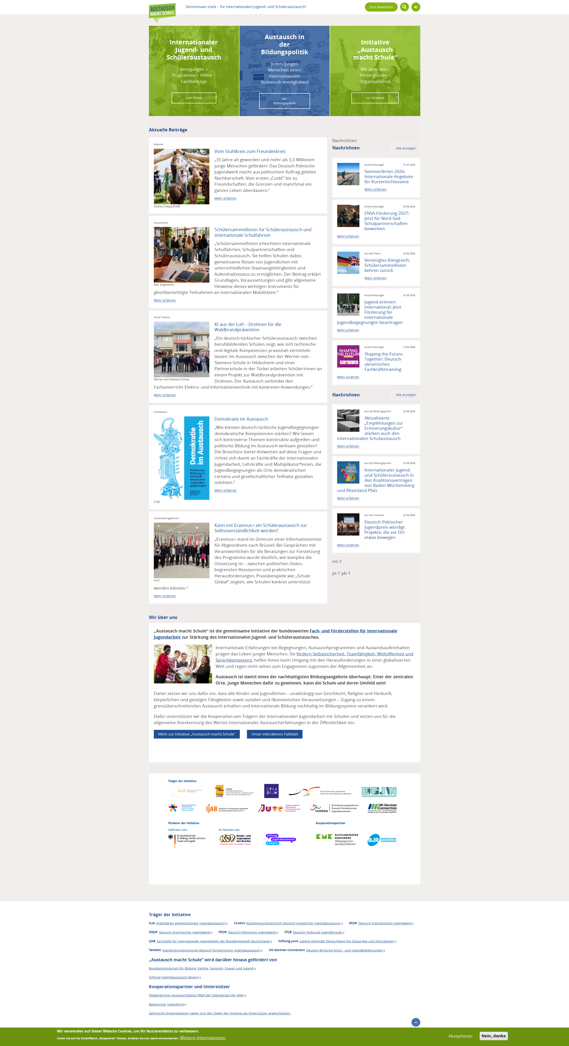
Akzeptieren (461, 1036)
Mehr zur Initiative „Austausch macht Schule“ (196, 734)
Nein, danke (494, 1036)
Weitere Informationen (203, 1038)
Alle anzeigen (406, 148)
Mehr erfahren (225, 198)
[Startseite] (162, 7)
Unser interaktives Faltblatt (274, 734)
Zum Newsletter (381, 7)
